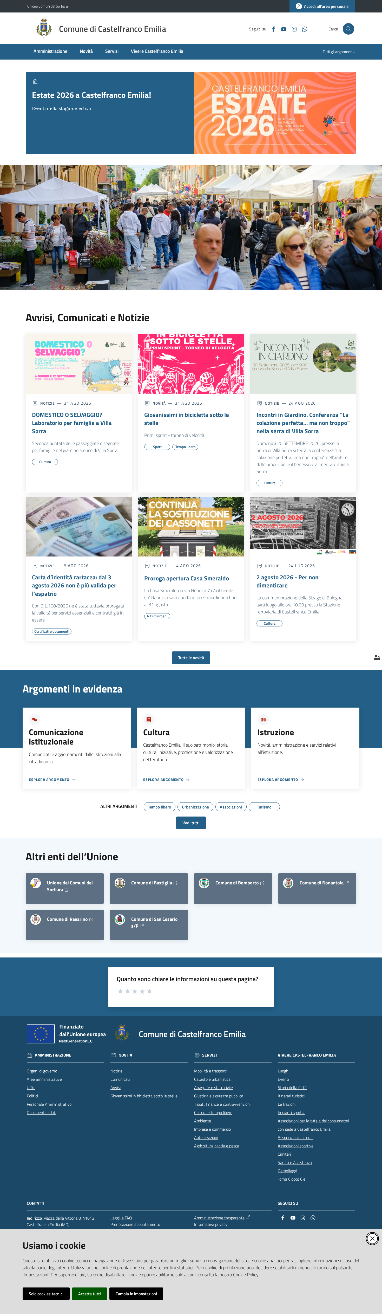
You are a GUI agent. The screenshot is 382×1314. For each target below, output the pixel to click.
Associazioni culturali (295, 1137)
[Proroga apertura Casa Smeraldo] (191, 526)
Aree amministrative (44, 1079)
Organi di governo (42, 1071)
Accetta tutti (89, 1294)
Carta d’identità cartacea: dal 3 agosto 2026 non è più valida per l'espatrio (74, 585)
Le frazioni (286, 1104)
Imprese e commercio (212, 1129)
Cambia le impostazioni (136, 1294)
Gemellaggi (287, 1171)
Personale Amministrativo (49, 1104)
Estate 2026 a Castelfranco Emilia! (91, 94)
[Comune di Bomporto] (204, 883)
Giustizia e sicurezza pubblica (218, 1096)
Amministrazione (53, 1055)
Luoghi (283, 1071)
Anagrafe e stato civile (213, 1087)
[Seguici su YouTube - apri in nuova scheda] (281, 28)
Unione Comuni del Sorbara (47, 6)
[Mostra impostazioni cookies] (377, 657)
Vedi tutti (191, 823)
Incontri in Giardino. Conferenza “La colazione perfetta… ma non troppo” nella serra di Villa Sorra (303, 423)
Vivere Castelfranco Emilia (307, 1055)
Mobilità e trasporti (210, 1071)
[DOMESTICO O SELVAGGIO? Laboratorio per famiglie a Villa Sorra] (79, 364)
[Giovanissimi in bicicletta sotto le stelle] (191, 364)
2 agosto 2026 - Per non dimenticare (287, 581)
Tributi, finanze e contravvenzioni (222, 1104)
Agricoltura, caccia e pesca (216, 1146)
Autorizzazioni (206, 1137)
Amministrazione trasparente (219, 1218)
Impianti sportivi (291, 1112)
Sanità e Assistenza (295, 1162)
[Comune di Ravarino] (35, 919)
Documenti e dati (41, 1112)
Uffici (31, 1087)
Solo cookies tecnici (46, 1294)
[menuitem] (50, 52)
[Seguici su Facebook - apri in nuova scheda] (271, 28)
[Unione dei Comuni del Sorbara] (35, 883)
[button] (348, 29)
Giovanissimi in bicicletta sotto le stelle (186, 419)
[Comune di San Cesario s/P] (120, 919)
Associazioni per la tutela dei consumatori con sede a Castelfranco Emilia (313, 1125)
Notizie (116, 1071)
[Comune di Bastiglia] (120, 883)
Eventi (283, 1079)
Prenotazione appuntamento (135, 1224)
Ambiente (202, 1121)
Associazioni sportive (295, 1146)
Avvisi (115, 1087)
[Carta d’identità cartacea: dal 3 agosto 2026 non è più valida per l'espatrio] (79, 526)
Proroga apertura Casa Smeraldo (186, 578)
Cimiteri (284, 1154)
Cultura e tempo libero (213, 1112)
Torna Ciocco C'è (291, 1179)
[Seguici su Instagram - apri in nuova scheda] (292, 28)
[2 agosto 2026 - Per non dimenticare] (303, 526)
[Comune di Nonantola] (288, 883)
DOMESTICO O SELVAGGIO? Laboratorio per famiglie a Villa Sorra (72, 423)
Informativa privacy (210, 1224)
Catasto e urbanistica (212, 1079)
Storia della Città (292, 1087)
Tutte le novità (191, 658)
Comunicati (120, 1079)
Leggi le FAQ (121, 1218)
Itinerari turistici (291, 1096)
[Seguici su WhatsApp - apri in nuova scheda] (302, 28)
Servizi (209, 1055)
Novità (125, 1055)
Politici (32, 1096)
